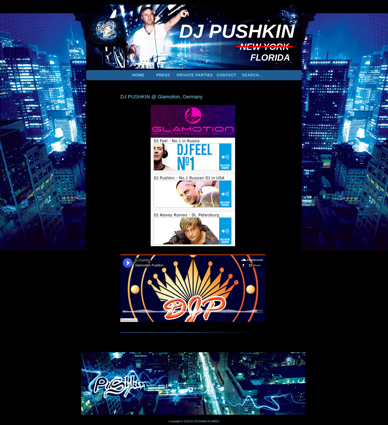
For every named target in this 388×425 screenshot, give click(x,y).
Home (138, 75)
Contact (226, 75)
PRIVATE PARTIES (195, 75)
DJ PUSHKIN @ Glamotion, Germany (161, 97)
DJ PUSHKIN (198, 421)
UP (286, 359)
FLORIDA (213, 421)
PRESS (163, 75)
